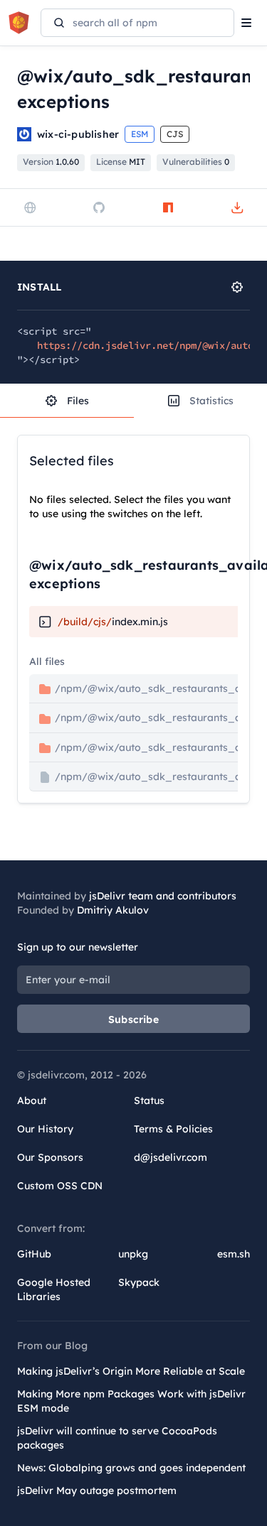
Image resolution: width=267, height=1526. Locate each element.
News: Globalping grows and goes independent (131, 1467)
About (31, 1100)
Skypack (138, 1282)
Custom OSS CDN (60, 1185)
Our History (45, 1128)
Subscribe (133, 1019)
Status (149, 1100)
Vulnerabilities (195, 161)
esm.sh (233, 1254)
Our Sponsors (50, 1157)
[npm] (168, 207)
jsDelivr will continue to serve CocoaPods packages (117, 1437)
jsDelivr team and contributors (162, 895)
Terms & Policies (173, 1128)
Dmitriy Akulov (113, 910)
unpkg (133, 1254)
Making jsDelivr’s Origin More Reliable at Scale (131, 1371)
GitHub (34, 1254)
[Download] (237, 207)
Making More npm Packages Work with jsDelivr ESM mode (131, 1400)
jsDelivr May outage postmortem (97, 1490)
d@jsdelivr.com (170, 1157)
